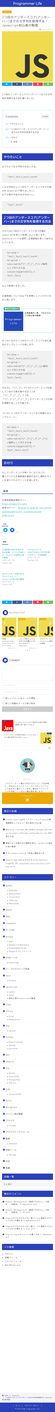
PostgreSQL (14, 1079)
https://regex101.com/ (14, 503)
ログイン (9, 1253)
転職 (8, 1168)
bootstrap (14, 962)
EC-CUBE (10, 930)
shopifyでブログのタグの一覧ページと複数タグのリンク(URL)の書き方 (29, 1219)
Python (9, 1037)
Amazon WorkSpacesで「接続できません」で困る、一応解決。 (27, 1202)
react (11, 995)
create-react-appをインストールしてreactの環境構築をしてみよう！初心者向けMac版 (28, 821)
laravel (12, 1030)
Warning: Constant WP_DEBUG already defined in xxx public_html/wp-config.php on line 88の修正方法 (29, 833)
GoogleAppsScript (18, 948)
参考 (15, 142)
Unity (9, 1100)
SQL (8, 1068)
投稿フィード (11, 1257)
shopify (10, 1061)
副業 (8, 1138)
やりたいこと (17, 124)
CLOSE (45, 116)
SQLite (12, 1083)
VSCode (12, 1155)
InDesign (13, 900)
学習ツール (11, 1150)
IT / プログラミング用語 (18, 969)
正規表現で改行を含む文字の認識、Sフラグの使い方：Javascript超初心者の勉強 (13, 553)
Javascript (7, 12)
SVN (8, 1089)
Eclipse (12, 980)
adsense (13, 1143)
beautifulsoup (16, 1042)
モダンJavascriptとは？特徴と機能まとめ (25, 853)
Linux (8, 1004)
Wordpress (11, 1107)
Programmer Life (27, 3)
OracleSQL (14, 1076)
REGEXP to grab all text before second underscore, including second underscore (27, 511)
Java (8, 975)
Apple (9, 909)
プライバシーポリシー (32, 1405)
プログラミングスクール (17, 1131)
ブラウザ (10, 1120)
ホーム (18, 1405)
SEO (8, 1054)
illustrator (14, 897)
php (8, 1025)
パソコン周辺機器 (14, 1114)
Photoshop (14, 903)
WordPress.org (13, 1265)
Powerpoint (14, 1019)
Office (9, 1011)
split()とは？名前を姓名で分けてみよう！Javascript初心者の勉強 (13, 576)
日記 (8, 1161)
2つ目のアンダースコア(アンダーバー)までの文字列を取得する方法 (29, 131)
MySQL (12, 1073)
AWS (8, 916)
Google (9, 936)
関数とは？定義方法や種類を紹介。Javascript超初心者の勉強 (29, 845)
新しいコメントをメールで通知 (20, 698)
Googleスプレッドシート (20, 951)
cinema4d (11, 923)
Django (12, 1045)
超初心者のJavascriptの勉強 (22, 998)
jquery (12, 991)
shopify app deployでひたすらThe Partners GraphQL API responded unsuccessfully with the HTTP (28, 863)
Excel (11, 1016)
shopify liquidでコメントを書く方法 (22, 1234)
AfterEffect (15, 893)
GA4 (11, 941)
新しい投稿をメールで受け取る (20, 703)
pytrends (13, 1048)
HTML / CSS (11, 957)
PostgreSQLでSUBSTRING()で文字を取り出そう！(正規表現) (39, 552)
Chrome (12, 1125)
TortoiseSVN (15, 1094)
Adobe (9, 885)
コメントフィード (13, 1261)
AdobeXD (13, 890)
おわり (14, 137)
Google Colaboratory (19, 944)
